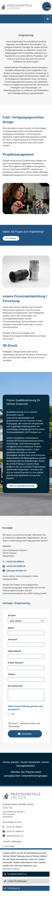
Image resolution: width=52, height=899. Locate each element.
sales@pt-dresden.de (16, 571)
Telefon (11, 674)
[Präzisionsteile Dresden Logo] (10, 7)
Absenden (27, 734)
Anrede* (12, 615)
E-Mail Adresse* (16, 663)
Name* (11, 628)
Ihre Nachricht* (15, 686)
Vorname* (13, 639)
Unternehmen (14, 651)
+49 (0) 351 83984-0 (15, 562)
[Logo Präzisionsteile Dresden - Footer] (26, 796)
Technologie (9, 846)
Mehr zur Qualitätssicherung (22, 486)
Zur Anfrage (11, 238)
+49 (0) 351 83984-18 (15, 566)
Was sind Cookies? (11, 869)
